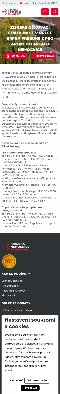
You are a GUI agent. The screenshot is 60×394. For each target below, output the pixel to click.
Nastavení (16, 380)
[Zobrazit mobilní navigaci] (54, 11)
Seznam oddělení (12, 280)
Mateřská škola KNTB (45, 3)
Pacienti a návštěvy (14, 290)
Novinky (24, 3)
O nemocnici (9, 3)
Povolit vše (30, 387)
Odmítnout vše (37, 380)
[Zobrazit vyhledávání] (45, 11)
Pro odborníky (10, 285)
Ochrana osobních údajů (17, 310)
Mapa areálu (9, 295)
